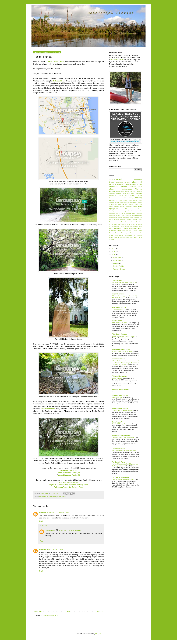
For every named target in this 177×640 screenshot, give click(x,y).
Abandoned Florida (119, 307)
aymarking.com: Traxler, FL (69, 475)
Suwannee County (121, 228)
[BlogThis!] (66, 493)
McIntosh (139, 213)
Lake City (130, 211)
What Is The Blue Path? (119, 323)
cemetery (138, 193)
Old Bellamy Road (55, 496)
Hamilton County (119, 206)
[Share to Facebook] (71, 493)
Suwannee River (135, 228)
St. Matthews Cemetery (131, 226)
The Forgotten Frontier (120, 409)
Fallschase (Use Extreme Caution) (123, 437)
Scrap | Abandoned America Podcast (123, 336)
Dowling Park (119, 202)
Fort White (118, 204)
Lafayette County (120, 211)
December (117, 257)
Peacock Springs (119, 219)
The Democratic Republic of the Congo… (125, 450)
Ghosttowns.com (48, 409)
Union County (119, 235)
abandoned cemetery (123, 182)
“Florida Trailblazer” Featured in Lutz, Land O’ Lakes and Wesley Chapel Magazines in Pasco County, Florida (125, 363)
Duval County (127, 202)
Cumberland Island (115, 198)
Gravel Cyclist (117, 280)
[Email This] (64, 493)
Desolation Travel (118, 449)
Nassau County (120, 215)
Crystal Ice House (118, 309)
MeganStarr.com (118, 294)
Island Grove (129, 208)
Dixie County (133, 200)
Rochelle (123, 222)
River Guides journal (119, 376)
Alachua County (44, 496)
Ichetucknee (120, 208)
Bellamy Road (59, 81)
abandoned (115, 179)
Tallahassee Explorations (121, 435)
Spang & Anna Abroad (120, 395)
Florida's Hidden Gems (120, 389)
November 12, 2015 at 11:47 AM (58, 513)
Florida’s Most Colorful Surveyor (122, 351)
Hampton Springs (131, 206)
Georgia (124, 204)
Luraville (139, 211)
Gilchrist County (133, 204)
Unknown (42, 513)
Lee (135, 211)
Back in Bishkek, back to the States (123, 479)
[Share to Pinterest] (73, 493)
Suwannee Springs (115, 230)
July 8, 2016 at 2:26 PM (55, 549)
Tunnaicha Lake (117, 397)
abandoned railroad (118, 186)
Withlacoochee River (126, 237)
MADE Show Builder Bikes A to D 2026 (124, 282)
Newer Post (38, 612)
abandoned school (135, 186)
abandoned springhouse (120, 189)
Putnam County (131, 219)
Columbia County (135, 196)
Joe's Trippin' (117, 422)
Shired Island (113, 224)
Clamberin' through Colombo (121, 424)
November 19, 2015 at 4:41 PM (70, 530)
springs (121, 224)
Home (69, 612)
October (116, 263)
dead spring (128, 198)
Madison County (114, 213)
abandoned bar (128, 180)
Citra (116, 196)
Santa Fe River (136, 222)
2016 (114, 252)
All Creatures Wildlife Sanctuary (126, 191)
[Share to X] (69, 493)
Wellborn (139, 235)
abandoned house (135, 184)
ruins (129, 222)
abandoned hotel (121, 184)
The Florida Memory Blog (121, 349)
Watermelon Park (130, 235)
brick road (130, 193)
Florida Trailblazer (118, 359)
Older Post (99, 612)
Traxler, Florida (118, 266)
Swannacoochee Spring (129, 230)
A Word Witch (117, 321)
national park (130, 215)
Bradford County (121, 193)
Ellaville (134, 202)
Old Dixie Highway (133, 217)
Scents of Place (117, 378)
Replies (44, 526)
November (117, 260)
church (111, 196)
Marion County (126, 213)
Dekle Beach (123, 200)
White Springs (114, 237)
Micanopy (112, 215)
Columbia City (123, 196)
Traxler (64, 496)
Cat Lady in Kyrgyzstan (120, 477)
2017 (114, 249)
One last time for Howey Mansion (122, 410)
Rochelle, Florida (119, 269)
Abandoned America (119, 334)
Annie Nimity (50, 530)
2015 (114, 255)
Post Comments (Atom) (51, 615)
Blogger (98, 634)
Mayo (133, 213)
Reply (41, 521)
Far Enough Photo (118, 462)
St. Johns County (130, 224)
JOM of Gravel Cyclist (55, 62)
